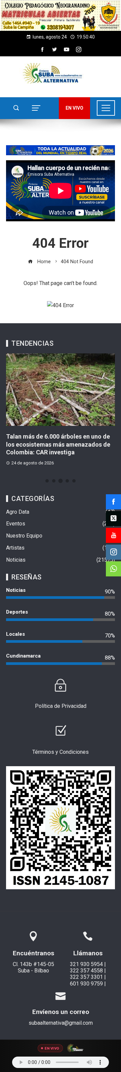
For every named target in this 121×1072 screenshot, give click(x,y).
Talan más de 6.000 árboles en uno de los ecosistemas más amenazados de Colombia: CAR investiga (58, 444)
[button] (60, 15)
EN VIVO (74, 108)
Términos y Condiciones (60, 752)
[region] (60, 15)
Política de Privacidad (60, 706)
